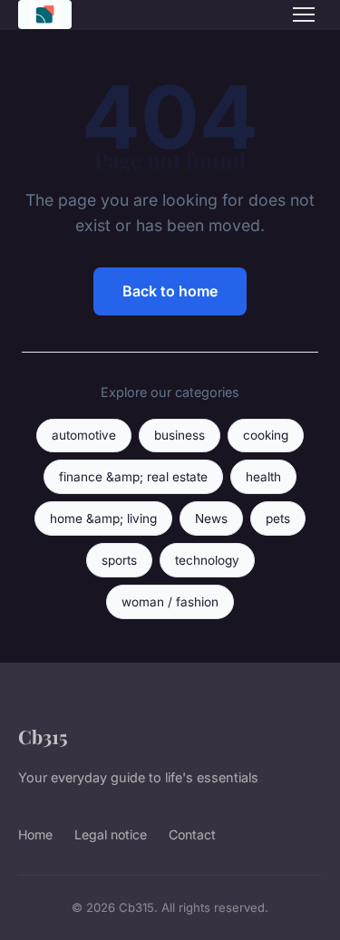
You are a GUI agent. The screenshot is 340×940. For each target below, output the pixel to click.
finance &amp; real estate (133, 477)
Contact (192, 834)
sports (119, 560)
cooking (265, 435)
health (263, 477)
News (211, 518)
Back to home (170, 291)
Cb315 (43, 736)
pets (278, 518)
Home (35, 834)
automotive (84, 435)
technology (207, 560)
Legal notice (110, 834)
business (179, 435)
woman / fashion (170, 602)
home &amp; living (103, 518)
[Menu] (304, 14)
